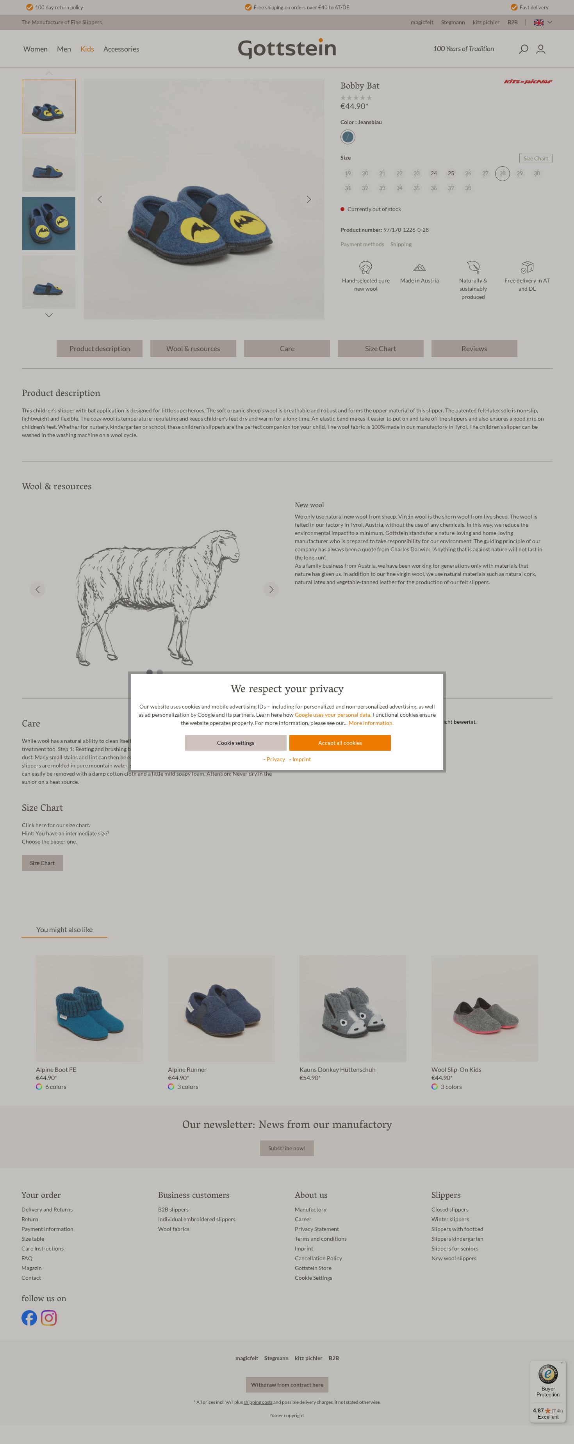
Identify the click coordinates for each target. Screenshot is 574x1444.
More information (370, 723)
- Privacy (275, 759)
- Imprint (300, 759)
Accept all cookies (340, 743)
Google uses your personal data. (333, 715)
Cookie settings (235, 743)
